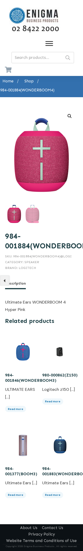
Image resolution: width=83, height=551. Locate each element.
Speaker (31, 262)
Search (67, 57)
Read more (15, 409)
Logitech (27, 268)
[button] (69, 116)
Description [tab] (15, 283)
